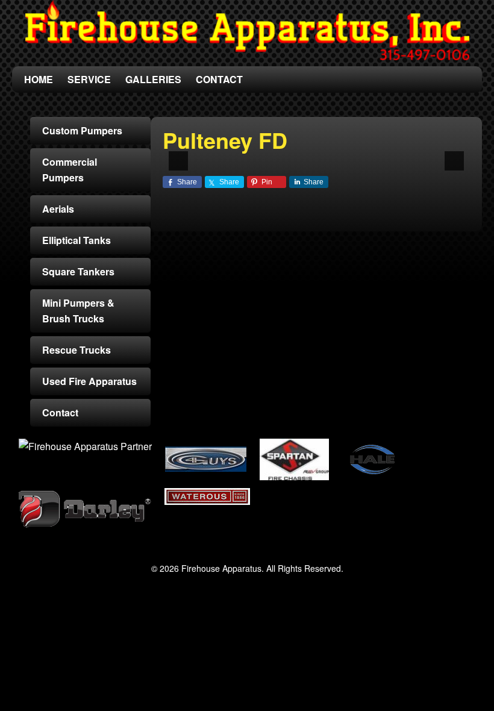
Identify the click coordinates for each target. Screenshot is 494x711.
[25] (312, 160)
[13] (323, 150)
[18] (386, 150)
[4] (209, 150)
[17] (373, 150)
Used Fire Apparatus (89, 381)
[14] (335, 150)
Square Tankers (78, 271)
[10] (285, 150)
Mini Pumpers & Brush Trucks (78, 310)
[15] (348, 150)
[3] (196, 150)
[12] (310, 150)
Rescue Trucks (76, 350)
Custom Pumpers (82, 130)
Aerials (58, 209)
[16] (361, 150)
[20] (411, 150)
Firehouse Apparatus (247, 30)
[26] (324, 160)
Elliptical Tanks (76, 240)
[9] (272, 150)
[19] (399, 150)
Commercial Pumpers (69, 169)
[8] (259, 150)
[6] (234, 150)
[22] (437, 150)
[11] (297, 150)
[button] (178, 161)
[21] (424, 150)
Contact (60, 412)
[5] (221, 150)
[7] (247, 150)
